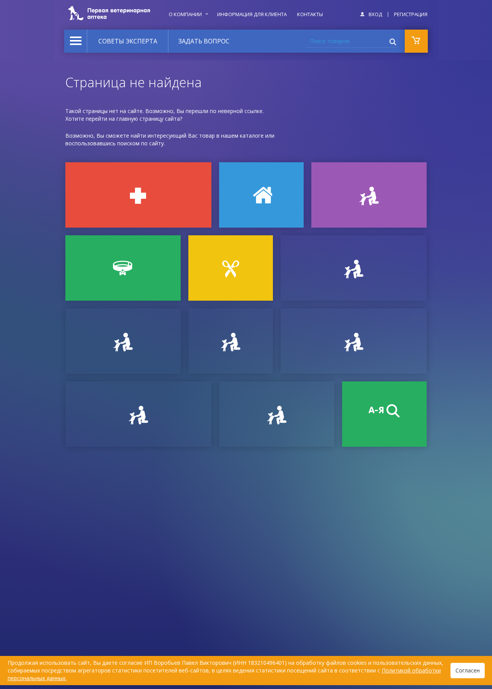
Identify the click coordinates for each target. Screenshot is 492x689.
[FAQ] (276, 414)
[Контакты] (230, 341)
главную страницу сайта (148, 118)
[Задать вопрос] (123, 341)
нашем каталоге (242, 135)
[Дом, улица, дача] (261, 195)
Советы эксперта (127, 41)
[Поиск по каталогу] (384, 414)
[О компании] (354, 341)
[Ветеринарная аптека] (138, 195)
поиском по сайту (140, 143)
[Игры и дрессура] (369, 195)
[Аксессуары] (123, 268)
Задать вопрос (203, 41)
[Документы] (354, 268)
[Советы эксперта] (138, 414)
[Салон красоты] (230, 268)
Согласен (467, 670)
